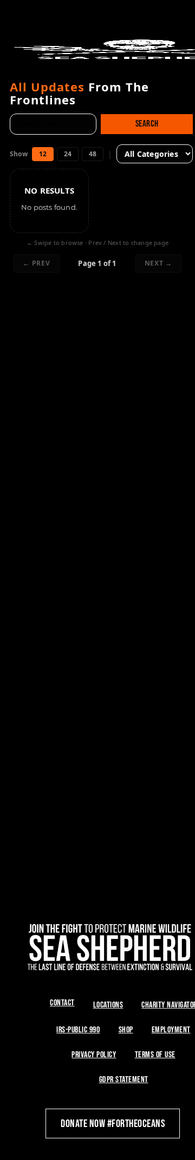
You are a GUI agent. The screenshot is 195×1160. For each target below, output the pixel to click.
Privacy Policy (94, 1055)
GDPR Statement (123, 1080)
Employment (171, 1030)
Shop (126, 1030)
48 (92, 153)
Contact (62, 1003)
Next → (158, 263)
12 (43, 153)
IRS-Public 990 (78, 1030)
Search (147, 123)
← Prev (36, 263)
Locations (108, 1005)
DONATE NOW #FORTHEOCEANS (113, 1123)
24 (68, 153)
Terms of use (155, 1055)
